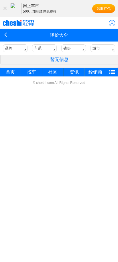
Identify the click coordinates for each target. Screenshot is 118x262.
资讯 (74, 72)
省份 (67, 48)
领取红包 (104, 9)
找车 (31, 72)
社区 (52, 72)
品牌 (8, 48)
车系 (38, 48)
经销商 (95, 72)
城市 (96, 48)
